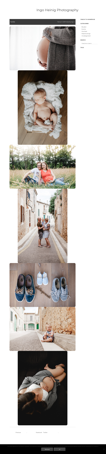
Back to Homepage (88, 19)
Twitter (45, 432)
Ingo (72, 21)
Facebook (39, 432)
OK (59, 449)
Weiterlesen (47, 449)
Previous (18, 432)
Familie (12, 22)
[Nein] (104, 449)
